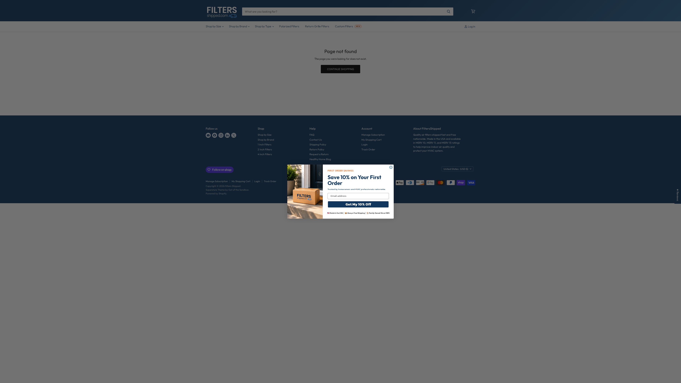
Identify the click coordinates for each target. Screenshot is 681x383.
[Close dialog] (391, 167)
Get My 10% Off (358, 204)
